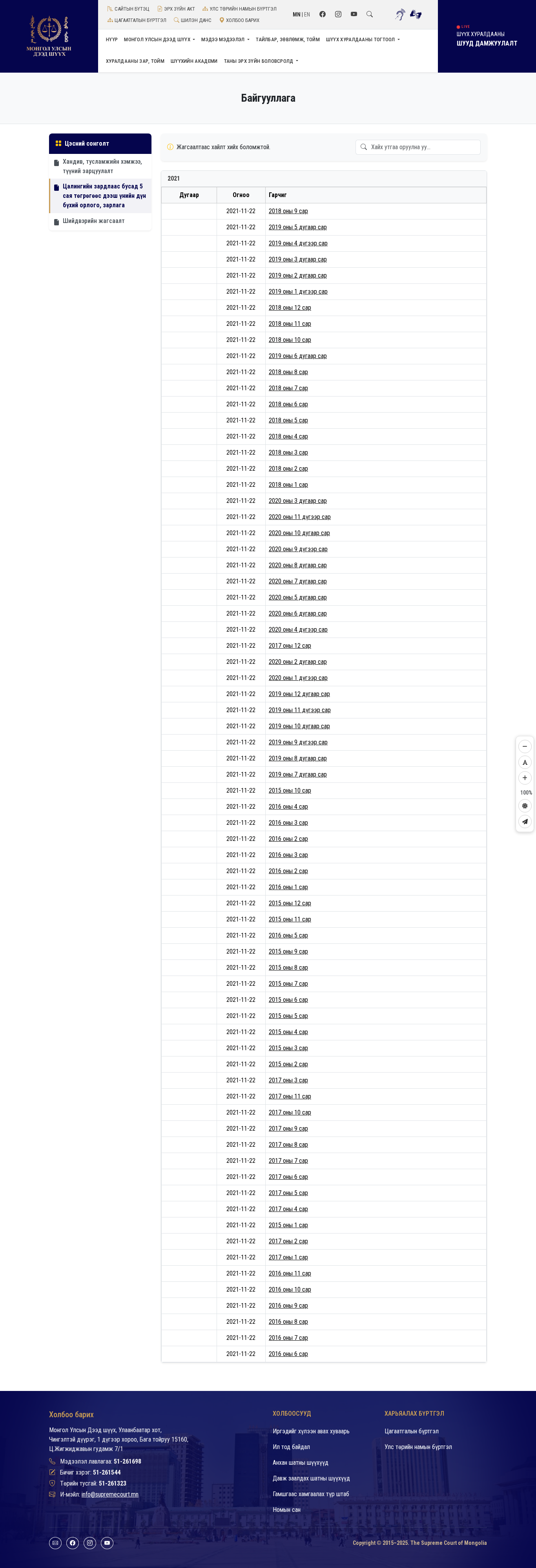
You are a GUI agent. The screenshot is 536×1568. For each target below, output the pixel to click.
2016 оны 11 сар (290, 1273)
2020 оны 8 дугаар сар (298, 565)
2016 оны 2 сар (288, 838)
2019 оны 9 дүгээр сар (298, 742)
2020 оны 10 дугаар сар (299, 533)
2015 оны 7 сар (288, 983)
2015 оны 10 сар (290, 790)
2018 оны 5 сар (288, 420)
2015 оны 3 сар (288, 1048)
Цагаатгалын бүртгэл (140, 20)
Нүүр (112, 39)
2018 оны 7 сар (288, 388)
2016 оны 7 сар (288, 1337)
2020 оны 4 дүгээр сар (298, 629)
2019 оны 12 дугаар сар (299, 694)
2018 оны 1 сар (288, 484)
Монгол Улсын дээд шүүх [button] (157, 39)
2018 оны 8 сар (288, 372)
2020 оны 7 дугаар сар (298, 581)
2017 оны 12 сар (290, 645)
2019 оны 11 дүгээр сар (300, 710)
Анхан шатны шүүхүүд (300, 1462)
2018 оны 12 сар (290, 307)
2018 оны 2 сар (288, 468)
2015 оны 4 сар (288, 1032)
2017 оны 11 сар (290, 1096)
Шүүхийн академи (194, 61)
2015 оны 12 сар (290, 903)
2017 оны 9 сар (288, 1128)
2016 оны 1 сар (288, 887)
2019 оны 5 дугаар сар (298, 227)
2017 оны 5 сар (288, 1193)
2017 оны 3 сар (288, 1080)
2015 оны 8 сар (288, 967)
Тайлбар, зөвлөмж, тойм (288, 39)
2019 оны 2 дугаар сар (298, 275)
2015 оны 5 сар (288, 1016)
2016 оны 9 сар (288, 1305)
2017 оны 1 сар (288, 1257)
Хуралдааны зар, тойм (135, 61)
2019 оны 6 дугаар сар (298, 356)
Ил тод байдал (291, 1447)
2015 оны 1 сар (288, 1225)
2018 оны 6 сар (288, 404)
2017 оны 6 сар (288, 1177)
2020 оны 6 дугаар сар (298, 613)
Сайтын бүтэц (132, 9)
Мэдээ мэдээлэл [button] (223, 39)
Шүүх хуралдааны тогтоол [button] (361, 39)
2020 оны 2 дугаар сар (298, 661)
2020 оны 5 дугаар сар (298, 597)
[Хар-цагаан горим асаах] (525, 806)
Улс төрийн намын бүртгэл (243, 9)
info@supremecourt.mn (110, 1494)
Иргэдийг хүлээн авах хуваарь (311, 1431)
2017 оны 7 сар (288, 1160)
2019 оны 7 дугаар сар (298, 774)
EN (307, 14)
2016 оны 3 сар (288, 822)
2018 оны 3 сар (288, 452)
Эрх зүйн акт (179, 9)
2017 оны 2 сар (288, 1241)
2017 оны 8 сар (288, 1144)
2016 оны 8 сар (288, 1321)
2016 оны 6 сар (288, 1354)
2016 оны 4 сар (288, 806)
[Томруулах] (525, 778)
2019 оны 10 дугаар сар (299, 726)
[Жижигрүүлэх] (525, 746)
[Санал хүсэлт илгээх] (525, 821)
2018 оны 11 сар (290, 323)
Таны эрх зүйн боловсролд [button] (259, 61)
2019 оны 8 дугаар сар (298, 758)
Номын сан (287, 1509)
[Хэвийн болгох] (525, 762)
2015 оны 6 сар (288, 999)
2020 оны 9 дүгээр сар (298, 549)
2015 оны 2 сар (288, 1064)
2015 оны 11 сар (290, 919)
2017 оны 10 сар (290, 1112)
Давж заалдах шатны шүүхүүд (311, 1478)
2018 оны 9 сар (288, 211)
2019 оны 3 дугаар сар (298, 259)
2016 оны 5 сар (288, 935)
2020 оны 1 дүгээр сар (298, 678)
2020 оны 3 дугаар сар (298, 500)
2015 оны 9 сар (288, 951)
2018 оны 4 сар (288, 436)
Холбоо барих (242, 20)
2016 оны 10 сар (290, 1289)
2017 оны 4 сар (288, 1209)
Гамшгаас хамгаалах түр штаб (311, 1494)
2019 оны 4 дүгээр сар (298, 243)
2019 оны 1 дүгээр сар (298, 291)
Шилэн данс (196, 20)
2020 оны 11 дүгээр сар (300, 517)
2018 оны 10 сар (290, 340)
